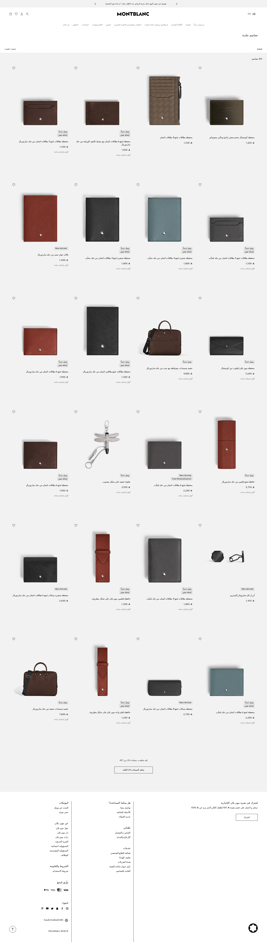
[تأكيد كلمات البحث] (27, 14)
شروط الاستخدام (60, 871)
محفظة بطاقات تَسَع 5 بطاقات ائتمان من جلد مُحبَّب (232, 258)
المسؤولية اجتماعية (59, 846)
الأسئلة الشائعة (123, 812)
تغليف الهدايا (124, 858)
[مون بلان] (133, 14)
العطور (75, 25)
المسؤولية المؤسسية (59, 851)
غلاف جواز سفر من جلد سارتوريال (52, 255)
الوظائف (64, 855)
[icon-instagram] (67, 908)
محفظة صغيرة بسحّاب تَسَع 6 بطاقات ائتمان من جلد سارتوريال (40, 595)
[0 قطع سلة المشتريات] (10, 15)
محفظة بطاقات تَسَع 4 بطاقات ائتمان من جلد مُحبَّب (169, 599)
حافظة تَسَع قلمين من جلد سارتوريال (238, 482)
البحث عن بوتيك (61, 808)
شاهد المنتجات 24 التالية (133, 770)
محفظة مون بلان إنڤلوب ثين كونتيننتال (238, 368)
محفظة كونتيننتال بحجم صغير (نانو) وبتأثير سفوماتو (232, 137)
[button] (21, 14)
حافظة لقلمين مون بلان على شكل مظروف (111, 599)
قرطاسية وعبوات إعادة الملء (156, 25)
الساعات (85, 25)
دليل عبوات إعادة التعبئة (119, 867)
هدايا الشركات (124, 862)
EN (249, 14)
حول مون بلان (62, 828)
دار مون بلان (62, 833)
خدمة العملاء (124, 817)
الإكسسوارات (97, 25)
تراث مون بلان (61, 837)
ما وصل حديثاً (199, 25)
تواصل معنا (125, 808)
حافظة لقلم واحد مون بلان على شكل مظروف (109, 712)
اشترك (247, 817)
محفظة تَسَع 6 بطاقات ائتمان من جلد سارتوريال (47, 372)
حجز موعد (63, 812)
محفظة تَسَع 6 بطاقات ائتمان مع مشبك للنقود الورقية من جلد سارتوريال (103, 143)
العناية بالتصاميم (123, 871)
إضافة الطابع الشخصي (120, 853)
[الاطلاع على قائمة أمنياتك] (16, 15)
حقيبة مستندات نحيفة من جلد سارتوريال (50, 709)
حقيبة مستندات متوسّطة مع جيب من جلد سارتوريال (169, 368)
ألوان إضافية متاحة (123, 155)
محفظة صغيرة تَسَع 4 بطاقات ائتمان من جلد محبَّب (170, 258)
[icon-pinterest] (42, 908)
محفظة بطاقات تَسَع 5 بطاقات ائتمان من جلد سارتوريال (43, 141)
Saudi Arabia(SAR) (53, 920)
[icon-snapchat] (57, 908)
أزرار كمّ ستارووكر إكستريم (242, 595)
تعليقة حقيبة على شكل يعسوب (116, 482)
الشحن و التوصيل (122, 833)
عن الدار (66, 25)
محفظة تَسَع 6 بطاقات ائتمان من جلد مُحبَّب (173, 485)
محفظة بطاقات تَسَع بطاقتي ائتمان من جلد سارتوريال (106, 372)
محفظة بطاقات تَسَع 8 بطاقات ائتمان (176, 137)
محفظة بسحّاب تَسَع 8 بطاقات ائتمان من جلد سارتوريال (168, 709)
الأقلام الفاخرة (176, 25)
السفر (108, 25)
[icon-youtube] (47, 908)
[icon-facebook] (62, 908)
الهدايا (188, 25)
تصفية (259, 49)
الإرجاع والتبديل (123, 837)
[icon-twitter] (52, 908)
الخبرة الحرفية (61, 842)
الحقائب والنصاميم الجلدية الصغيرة (127, 25)
